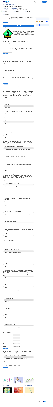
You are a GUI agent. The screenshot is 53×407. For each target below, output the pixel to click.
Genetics (8, 8)
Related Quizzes (5, 376)
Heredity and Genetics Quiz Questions (17, 394)
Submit (6, 22)
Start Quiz (18, 25)
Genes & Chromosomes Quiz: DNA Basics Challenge (7, 385)
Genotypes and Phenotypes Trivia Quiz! (28, 394)
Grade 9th (14, 8)
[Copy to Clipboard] (1, 16)
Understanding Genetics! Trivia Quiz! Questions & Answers (29, 385)
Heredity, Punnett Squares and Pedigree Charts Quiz (7, 394)
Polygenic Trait (6, 340)
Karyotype (5, 346)
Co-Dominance (5, 337)
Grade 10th (17, 8)
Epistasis (5, 343)
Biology (5, 8)
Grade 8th (12, 8)
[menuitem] (38, 2)
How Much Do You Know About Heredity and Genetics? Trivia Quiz (18, 384)
